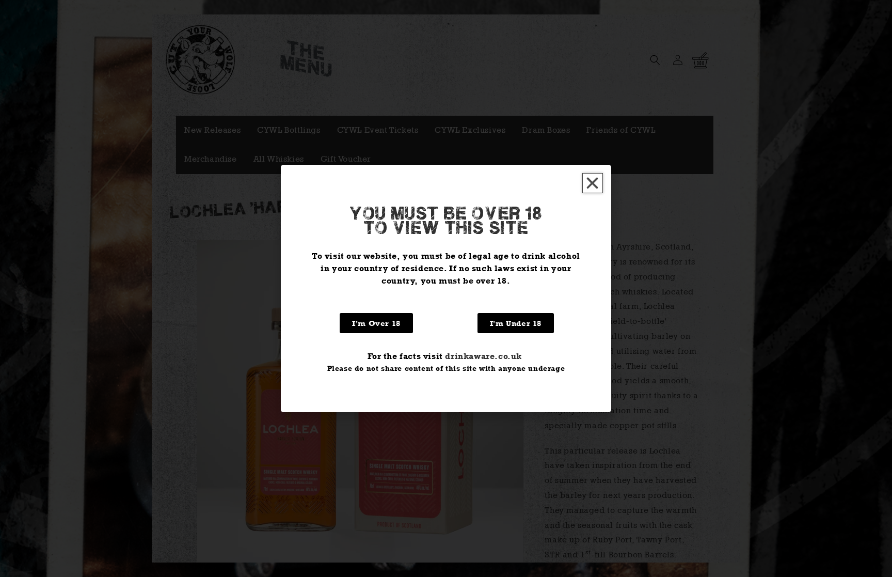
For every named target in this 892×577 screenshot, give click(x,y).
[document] (446, 288)
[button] (592, 183)
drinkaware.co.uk (483, 356)
